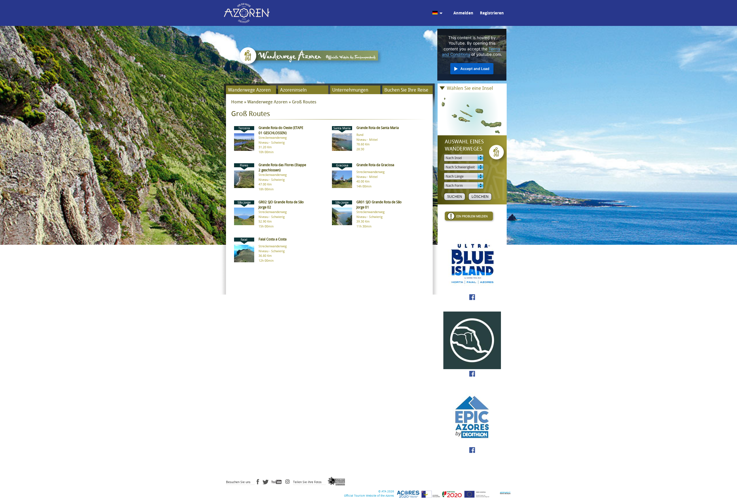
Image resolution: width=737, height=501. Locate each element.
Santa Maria (342, 128)
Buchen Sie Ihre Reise (406, 90)
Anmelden (463, 13)
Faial (244, 240)
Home (237, 102)
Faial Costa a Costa (272, 239)
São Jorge (244, 202)
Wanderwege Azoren (249, 90)
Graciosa (342, 165)
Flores (244, 165)
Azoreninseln (293, 90)
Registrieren (492, 13)
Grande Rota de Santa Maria (377, 128)
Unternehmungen (350, 90)
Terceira (244, 128)
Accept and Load (474, 69)
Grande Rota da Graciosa (375, 165)
